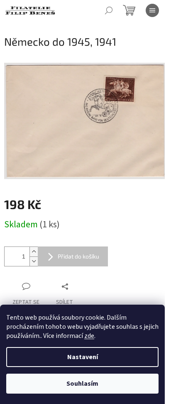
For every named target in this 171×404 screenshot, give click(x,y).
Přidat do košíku (78, 256)
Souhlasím (82, 383)
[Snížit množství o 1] (33, 261)
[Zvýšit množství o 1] (33, 251)
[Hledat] (108, 10)
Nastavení (82, 357)
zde (89, 335)
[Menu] (152, 10)
